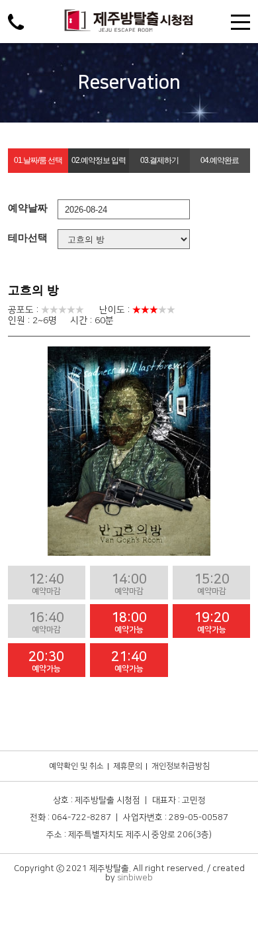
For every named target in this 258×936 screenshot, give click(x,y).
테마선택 (28, 237)
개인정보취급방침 (180, 766)
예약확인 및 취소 (76, 766)
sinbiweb (135, 877)
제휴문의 (127, 766)
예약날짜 (28, 207)
